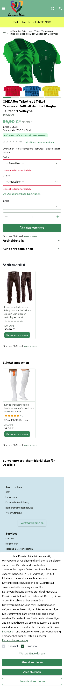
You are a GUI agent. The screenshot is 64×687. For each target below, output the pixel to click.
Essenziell (12, 646)
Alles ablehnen (32, 672)
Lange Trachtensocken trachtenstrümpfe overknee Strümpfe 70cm (19, 408)
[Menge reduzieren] (6, 217)
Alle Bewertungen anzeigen (40, 142)
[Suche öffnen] (60, 8)
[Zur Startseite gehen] (16, 8)
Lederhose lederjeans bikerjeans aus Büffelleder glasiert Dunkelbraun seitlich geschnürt (18, 312)
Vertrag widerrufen (32, 523)
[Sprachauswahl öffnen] (52, 8)
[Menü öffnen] (3, 8)
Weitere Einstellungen (32, 653)
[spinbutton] (32, 217)
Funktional (31, 646)
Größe (6, 175)
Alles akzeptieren (32, 662)
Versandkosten (31, 236)
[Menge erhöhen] (57, 217)
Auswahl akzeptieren (32, 681)
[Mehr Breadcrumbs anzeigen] (4, 32)
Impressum (8, 631)
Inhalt (6, 200)
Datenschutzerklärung (15, 640)
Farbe (6, 157)
